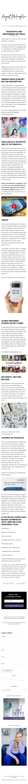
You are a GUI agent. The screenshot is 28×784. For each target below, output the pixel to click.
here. (10, 475)
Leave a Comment (20, 583)
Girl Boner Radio (17, 448)
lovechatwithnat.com (6, 434)
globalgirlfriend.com (16, 352)
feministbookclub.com (15, 110)
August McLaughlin (14, 17)
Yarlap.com (22, 277)
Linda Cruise (13, 346)
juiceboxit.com (13, 472)
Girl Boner (6, 583)
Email (3, 656)
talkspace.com (5, 513)
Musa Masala (4, 152)
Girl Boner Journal (16, 575)
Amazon (15, 571)
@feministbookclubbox (7, 114)
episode (7, 389)
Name (3, 650)
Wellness (11, 583)
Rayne (10, 51)
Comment (4, 636)
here (19, 189)
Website (3, 663)
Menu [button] (14, 3)
